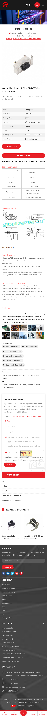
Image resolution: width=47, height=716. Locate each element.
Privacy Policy (7, 618)
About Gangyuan (8, 588)
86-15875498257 (11, 691)
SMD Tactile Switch (9, 650)
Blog (3, 607)
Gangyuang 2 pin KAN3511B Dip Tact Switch (11, 537)
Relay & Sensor (7, 491)
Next (43, 526)
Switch (20, 33)
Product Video (7, 596)
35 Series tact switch (22, 36)
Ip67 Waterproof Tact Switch (12, 657)
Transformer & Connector (11, 496)
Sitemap (5, 610)
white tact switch (12, 346)
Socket (4, 486)
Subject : (23, 418)
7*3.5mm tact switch (14, 351)
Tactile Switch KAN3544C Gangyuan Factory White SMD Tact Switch (22, 386)
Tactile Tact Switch (9, 643)
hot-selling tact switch (14, 356)
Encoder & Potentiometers (11, 500)
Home (13, 33)
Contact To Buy (7, 603)
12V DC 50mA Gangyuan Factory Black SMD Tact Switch (21, 376)
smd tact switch (31, 346)
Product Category (8, 592)
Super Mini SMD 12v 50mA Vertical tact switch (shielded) (33, 537)
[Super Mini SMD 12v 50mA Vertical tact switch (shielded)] (33, 524)
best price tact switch (14, 360)
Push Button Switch (9, 632)
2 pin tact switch (8, 635)
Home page (6, 585)
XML (3, 614)
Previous (1, 526)
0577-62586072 (11, 679)
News (4, 599)
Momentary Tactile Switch (11, 646)
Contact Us (10, 146)
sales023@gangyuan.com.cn (16, 687)
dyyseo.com (36, 702)
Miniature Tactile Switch (10, 661)
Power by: (32, 702)
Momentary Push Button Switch (13, 654)
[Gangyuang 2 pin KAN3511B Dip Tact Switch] (11, 524)
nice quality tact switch (15, 365)
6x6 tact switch (7, 639)
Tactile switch (31, 33)
